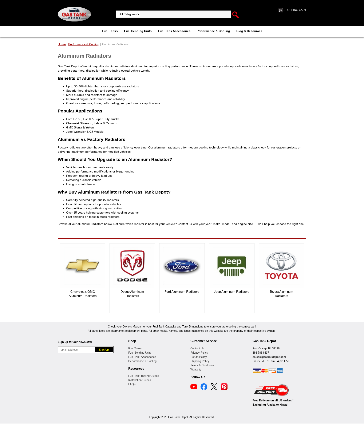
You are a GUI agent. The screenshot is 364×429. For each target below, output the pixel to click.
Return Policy (198, 356)
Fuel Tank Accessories (174, 31)
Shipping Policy (199, 361)
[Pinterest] (224, 387)
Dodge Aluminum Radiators (132, 294)
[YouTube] (193, 387)
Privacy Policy (199, 352)
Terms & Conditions (202, 365)
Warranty (195, 369)
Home (62, 44)
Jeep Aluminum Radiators (231, 291)
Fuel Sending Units (138, 31)
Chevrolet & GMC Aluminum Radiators (83, 294)
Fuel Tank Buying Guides (143, 375)
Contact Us (197, 348)
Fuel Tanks (110, 31)
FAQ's (132, 384)
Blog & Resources (249, 31)
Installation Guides (139, 380)
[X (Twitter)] (214, 387)
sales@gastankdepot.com (269, 356)
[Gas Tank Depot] (74, 14)
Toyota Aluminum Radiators (281, 294)
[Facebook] (204, 387)
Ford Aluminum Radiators (182, 291)
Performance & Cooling (213, 31)
